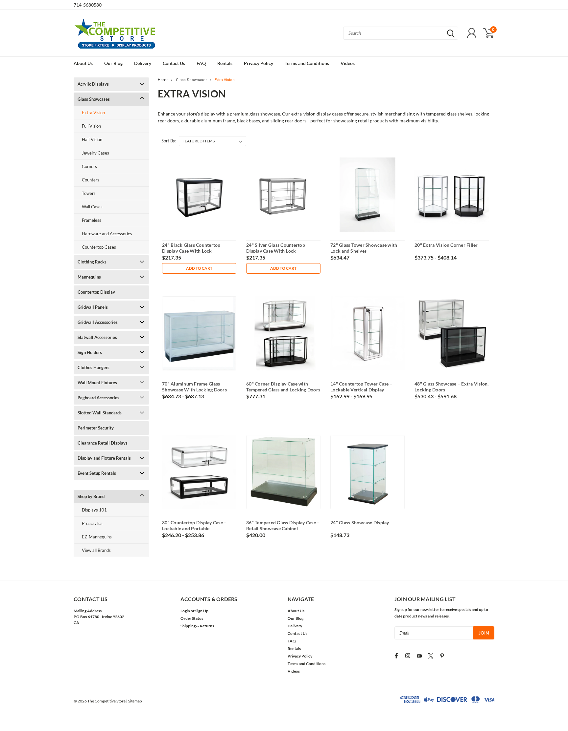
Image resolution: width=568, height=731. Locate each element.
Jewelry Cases (95, 153)
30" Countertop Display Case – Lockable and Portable (194, 525)
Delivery (142, 63)
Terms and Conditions (307, 63)
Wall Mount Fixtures (97, 382)
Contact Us (174, 63)
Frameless (91, 220)
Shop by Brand (91, 496)
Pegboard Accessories (98, 397)
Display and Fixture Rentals (104, 458)
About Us (83, 63)
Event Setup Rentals (97, 473)
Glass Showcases (94, 99)
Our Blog (113, 63)
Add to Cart (199, 268)
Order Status (191, 618)
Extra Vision (93, 112)
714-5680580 (88, 5)
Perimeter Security (96, 427)
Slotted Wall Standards (100, 412)
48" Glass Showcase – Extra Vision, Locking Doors (451, 386)
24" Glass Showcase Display (359, 522)
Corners (89, 166)
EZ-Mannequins (97, 536)
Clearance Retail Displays (103, 443)
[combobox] (400, 33)
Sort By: (168, 140)
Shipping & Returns (197, 625)
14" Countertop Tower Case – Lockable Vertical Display (361, 386)
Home (163, 80)
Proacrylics (92, 523)
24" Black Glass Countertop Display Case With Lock (191, 248)
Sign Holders (90, 352)
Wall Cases (92, 206)
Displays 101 (94, 509)
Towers (89, 193)
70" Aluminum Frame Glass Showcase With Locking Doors (194, 386)
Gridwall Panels (93, 307)
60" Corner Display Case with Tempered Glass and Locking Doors (283, 386)
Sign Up (201, 610)
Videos (348, 63)
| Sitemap (134, 701)
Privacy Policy (258, 63)
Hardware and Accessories (107, 233)
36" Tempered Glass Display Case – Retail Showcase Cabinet (283, 525)
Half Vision (92, 139)
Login (185, 610)
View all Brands (96, 550)
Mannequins (89, 277)
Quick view (199, 194)
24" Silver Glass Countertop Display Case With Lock (275, 248)
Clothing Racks (92, 261)
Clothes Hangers (93, 367)
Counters (90, 179)
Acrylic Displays (93, 84)
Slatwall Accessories (97, 337)
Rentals (224, 63)
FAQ (201, 63)
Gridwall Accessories (98, 322)
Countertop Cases (99, 247)
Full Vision (91, 126)
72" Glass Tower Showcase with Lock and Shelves (363, 248)
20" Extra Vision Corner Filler (446, 245)
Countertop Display (96, 292)
